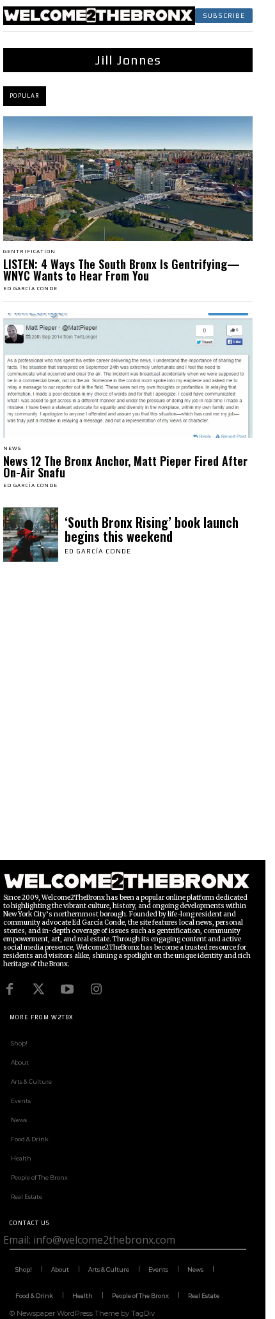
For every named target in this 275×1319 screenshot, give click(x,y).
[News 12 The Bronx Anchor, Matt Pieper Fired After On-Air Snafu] (128, 375)
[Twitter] (38, 989)
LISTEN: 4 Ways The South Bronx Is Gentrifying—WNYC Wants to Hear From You (121, 270)
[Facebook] (9, 989)
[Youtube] (67, 989)
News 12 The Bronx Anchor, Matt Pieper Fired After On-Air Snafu (125, 466)
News (12, 448)
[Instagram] (96, 989)
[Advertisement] (137, 722)
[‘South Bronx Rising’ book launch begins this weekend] (30, 534)
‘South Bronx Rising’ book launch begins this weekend (152, 529)
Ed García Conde (30, 288)
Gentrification (29, 251)
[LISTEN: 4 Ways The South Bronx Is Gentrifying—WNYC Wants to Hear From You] (128, 178)
